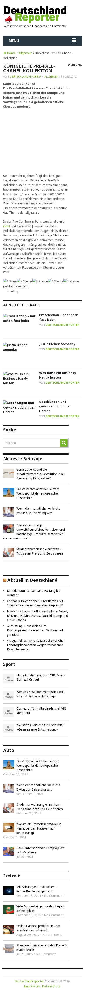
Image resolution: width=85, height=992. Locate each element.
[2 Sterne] (24, 281)
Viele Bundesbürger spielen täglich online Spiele (40, 908)
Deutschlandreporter (25, 76)
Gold (6, 226)
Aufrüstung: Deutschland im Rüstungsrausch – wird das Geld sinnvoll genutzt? (35, 630)
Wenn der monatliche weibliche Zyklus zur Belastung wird (38, 510)
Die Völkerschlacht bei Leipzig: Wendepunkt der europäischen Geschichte (38, 493)
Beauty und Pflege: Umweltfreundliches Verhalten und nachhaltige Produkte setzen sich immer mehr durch (34, 531)
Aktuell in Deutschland (32, 580)
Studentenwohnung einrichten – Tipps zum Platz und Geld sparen (39, 551)
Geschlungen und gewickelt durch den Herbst (55, 406)
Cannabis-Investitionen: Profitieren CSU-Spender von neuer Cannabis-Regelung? (35, 603)
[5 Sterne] (71, 281)
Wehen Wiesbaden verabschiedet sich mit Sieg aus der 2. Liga (39, 694)
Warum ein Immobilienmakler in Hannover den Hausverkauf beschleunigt (38, 828)
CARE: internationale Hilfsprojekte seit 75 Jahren (40, 850)
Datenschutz (51, 986)
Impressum (32, 986)
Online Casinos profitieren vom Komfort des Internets (38, 928)
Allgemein (25, 53)
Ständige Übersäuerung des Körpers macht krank (41, 947)
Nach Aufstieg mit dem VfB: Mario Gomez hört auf (40, 677)
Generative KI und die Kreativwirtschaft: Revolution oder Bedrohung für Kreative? (40, 473)
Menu (14, 40)
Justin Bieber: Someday (57, 344)
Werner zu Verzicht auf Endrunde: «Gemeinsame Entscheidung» (39, 727)
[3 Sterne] (40, 281)
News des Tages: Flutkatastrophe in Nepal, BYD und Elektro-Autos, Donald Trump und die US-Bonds (37, 615)
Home (11, 53)
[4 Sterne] (55, 281)
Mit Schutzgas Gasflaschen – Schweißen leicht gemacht (36, 889)
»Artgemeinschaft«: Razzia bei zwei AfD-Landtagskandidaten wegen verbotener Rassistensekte (36, 644)
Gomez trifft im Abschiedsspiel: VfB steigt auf (41, 710)
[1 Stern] (10, 281)
